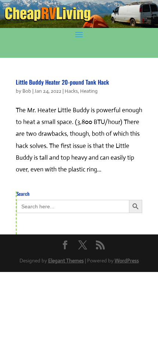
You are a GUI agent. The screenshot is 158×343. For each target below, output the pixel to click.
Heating (89, 91)
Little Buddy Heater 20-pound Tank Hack (62, 82)
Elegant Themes (66, 260)
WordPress (127, 260)
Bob (26, 91)
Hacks (71, 91)
